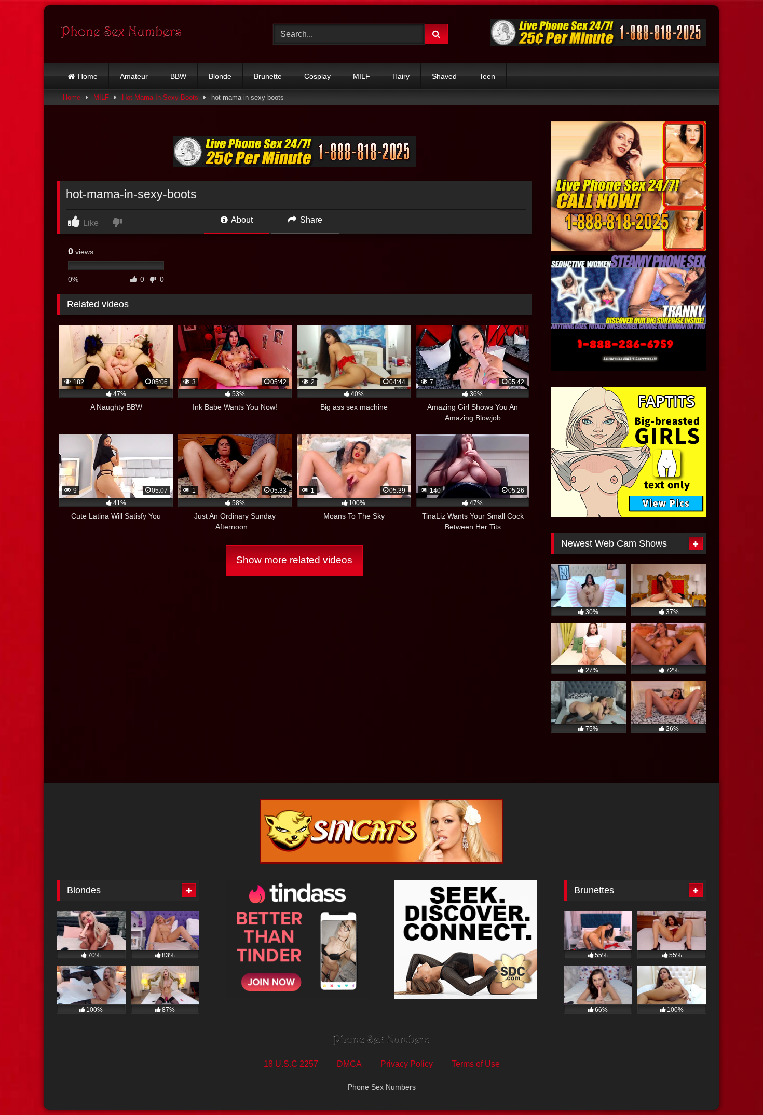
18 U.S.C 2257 (291, 1063)
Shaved (444, 76)
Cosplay (317, 76)
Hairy (401, 76)
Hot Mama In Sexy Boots (160, 97)
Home (88, 76)
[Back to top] (730, 1084)
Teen (487, 76)
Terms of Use (476, 1063)
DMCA (349, 1063)
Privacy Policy (406, 1063)
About (241, 219)
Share (310, 219)
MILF (361, 76)
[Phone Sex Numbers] (121, 34)
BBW (178, 76)
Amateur (134, 76)
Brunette (268, 76)
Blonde (220, 76)
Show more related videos (294, 559)
